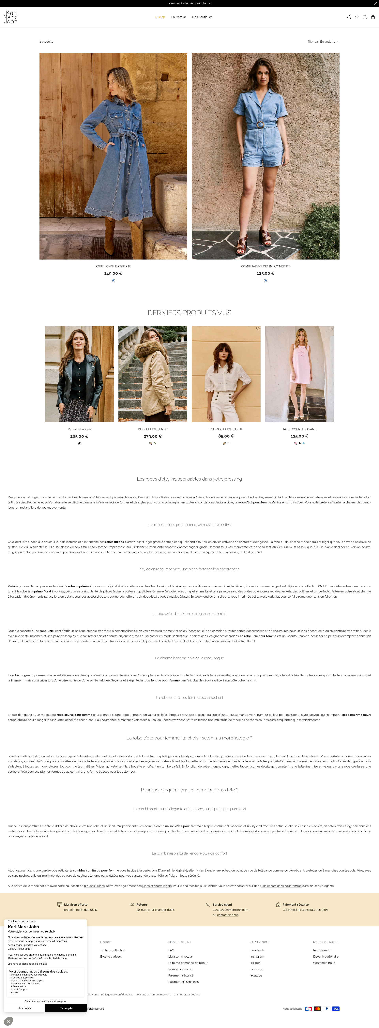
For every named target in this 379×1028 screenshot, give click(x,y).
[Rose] (295, 443)
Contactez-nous (324, 963)
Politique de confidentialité (117, 994)
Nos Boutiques (202, 17)
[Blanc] (228, 443)
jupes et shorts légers (157, 886)
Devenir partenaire (326, 956)
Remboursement (180, 969)
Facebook (257, 950)
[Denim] (113, 280)
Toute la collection (112, 950)
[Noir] (79, 443)
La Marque (178, 17)
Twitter (255, 963)
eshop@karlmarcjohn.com (230, 910)
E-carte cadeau (110, 956)
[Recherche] (349, 17)
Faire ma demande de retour (187, 963)
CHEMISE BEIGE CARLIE (226, 429)
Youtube (256, 975)
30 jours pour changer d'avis (155, 910)
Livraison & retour (180, 956)
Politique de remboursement (153, 994)
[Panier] (373, 17)
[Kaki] (154, 443)
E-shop (160, 17)
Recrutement (322, 950)
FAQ (171, 950)
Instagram (257, 956)
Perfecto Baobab (79, 429)
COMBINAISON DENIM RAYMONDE (265, 266)
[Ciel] (303, 443)
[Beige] (150, 443)
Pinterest (256, 969)
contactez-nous (227, 915)
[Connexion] (365, 17)
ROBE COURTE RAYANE (299, 429)
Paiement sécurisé (180, 975)
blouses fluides (94, 886)
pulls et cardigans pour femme (281, 886)
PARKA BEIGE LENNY (153, 429)
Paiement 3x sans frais (183, 982)
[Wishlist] (357, 17)
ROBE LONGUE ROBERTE (113, 266)
